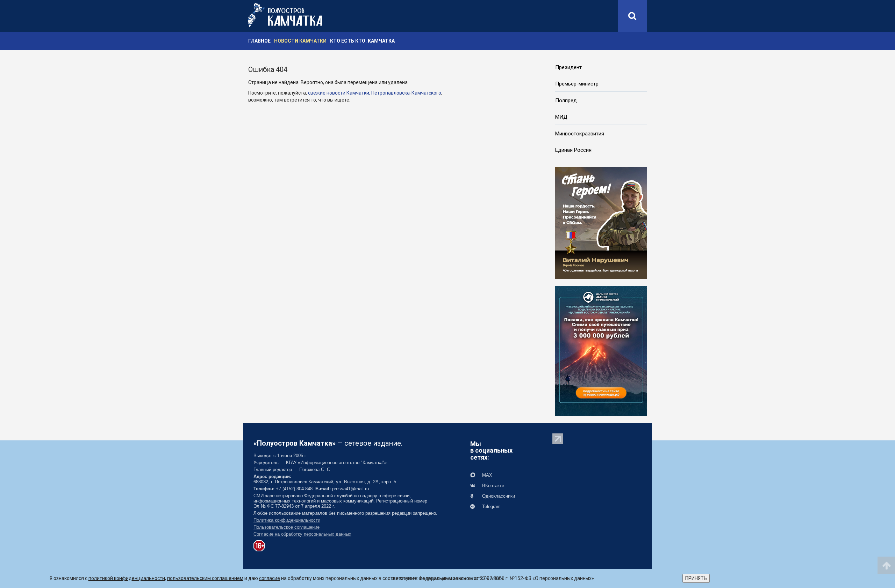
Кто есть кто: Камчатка (362, 41)
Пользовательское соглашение (286, 527)
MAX (486, 475)
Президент (568, 67)
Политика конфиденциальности (286, 520)
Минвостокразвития (579, 134)
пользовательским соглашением (205, 578)
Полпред (566, 100)
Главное (259, 41)
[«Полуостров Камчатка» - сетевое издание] (285, 15)
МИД (561, 117)
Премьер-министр (577, 84)
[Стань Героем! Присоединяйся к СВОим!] (601, 222)
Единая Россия (573, 150)
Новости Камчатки (300, 41)
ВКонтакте (492, 485)
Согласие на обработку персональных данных (302, 534)
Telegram (491, 506)
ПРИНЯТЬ (696, 578)
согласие (269, 578)
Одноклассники (498, 496)
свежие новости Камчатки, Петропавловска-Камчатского (374, 93)
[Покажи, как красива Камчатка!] (601, 350)
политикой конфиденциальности (126, 578)
